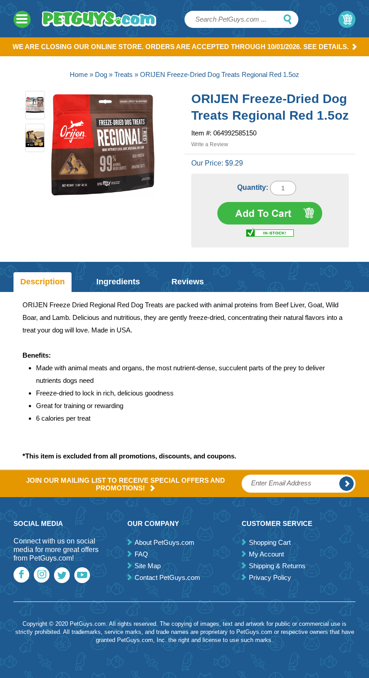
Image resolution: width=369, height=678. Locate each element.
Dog (101, 74)
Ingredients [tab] (118, 281)
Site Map (148, 566)
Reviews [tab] (187, 281)
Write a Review (209, 144)
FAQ (141, 554)
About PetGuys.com (164, 542)
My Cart (347, 19)
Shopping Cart (270, 542)
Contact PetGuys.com (167, 577)
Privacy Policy (270, 577)
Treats (123, 74)
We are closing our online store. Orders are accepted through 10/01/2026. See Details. (181, 46)
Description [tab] (42, 281)
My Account (266, 554)
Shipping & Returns (277, 566)
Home (79, 74)
